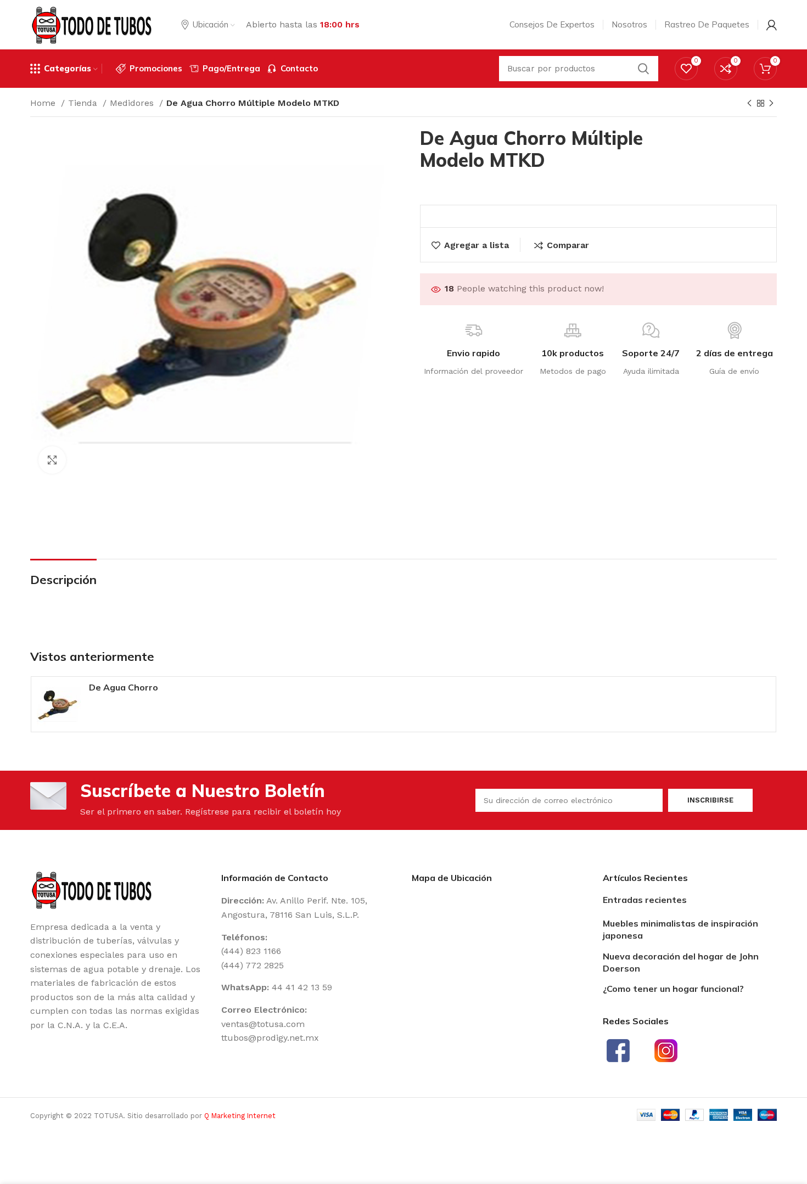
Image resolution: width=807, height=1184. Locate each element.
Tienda (84, 103)
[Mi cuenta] (771, 25)
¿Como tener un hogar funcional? (673, 988)
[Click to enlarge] (52, 460)
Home (44, 103)
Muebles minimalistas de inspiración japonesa (680, 929)
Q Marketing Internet (240, 1116)
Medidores (133, 103)
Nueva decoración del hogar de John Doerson (681, 962)
